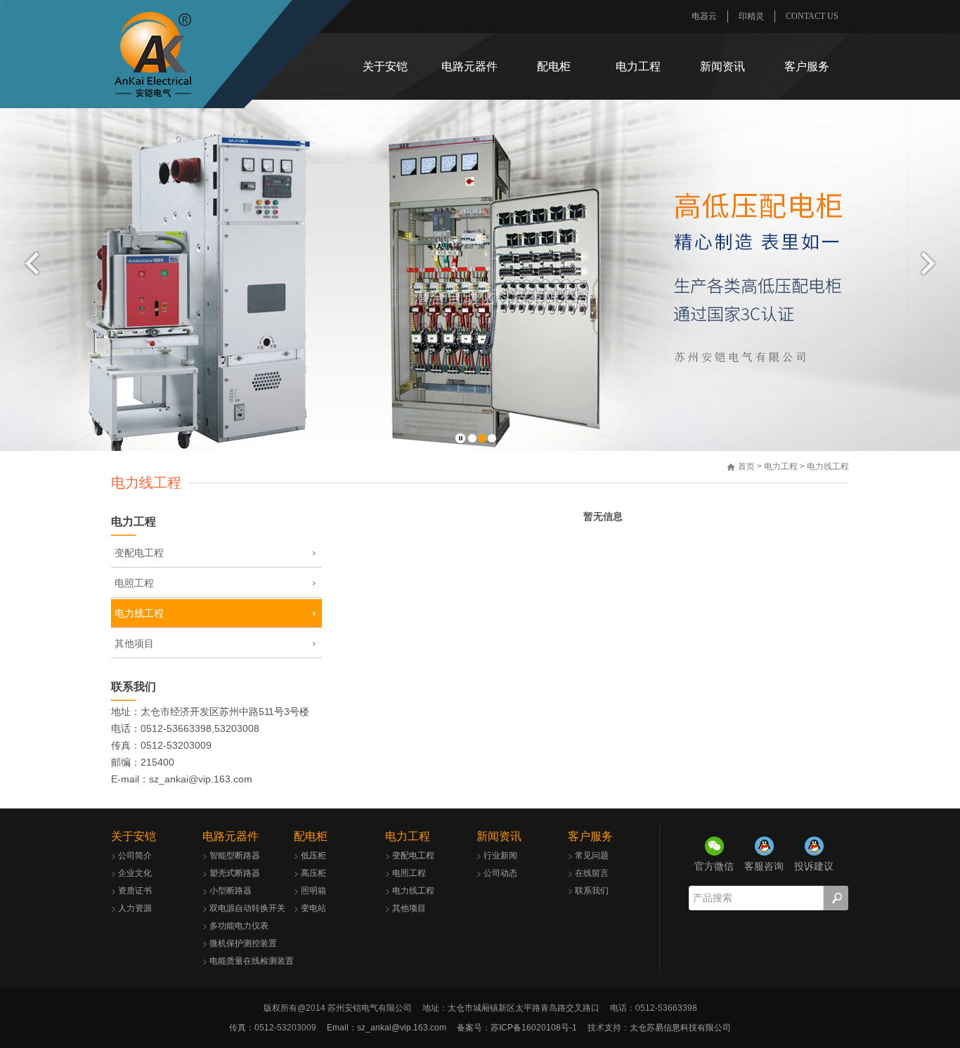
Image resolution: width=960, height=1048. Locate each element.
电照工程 (134, 583)
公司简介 (135, 855)
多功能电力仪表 (238, 926)
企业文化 (135, 873)
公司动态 (500, 873)
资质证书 (135, 891)
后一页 (928, 263)
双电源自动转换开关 (247, 908)
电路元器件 (469, 66)
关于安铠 (385, 66)
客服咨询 (764, 866)
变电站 (313, 908)
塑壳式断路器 (234, 873)
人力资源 (135, 908)
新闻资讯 (722, 66)
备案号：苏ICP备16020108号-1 (517, 1028)
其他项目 (134, 643)
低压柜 (313, 855)
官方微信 (714, 866)
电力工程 (638, 66)
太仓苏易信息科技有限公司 (680, 1028)
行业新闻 (500, 855)
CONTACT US (812, 16)
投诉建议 (813, 866)
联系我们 (133, 687)
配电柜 (554, 66)
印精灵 (751, 16)
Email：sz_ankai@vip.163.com (386, 1028)
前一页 (32, 263)
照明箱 (313, 891)
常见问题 (592, 855)
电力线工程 (139, 613)
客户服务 (806, 66)
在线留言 (592, 873)
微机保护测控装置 (243, 943)
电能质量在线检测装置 (251, 961)
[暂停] (460, 439)
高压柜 (313, 873)
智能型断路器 (234, 855)
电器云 (704, 16)
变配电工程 (139, 552)
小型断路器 (230, 891)
